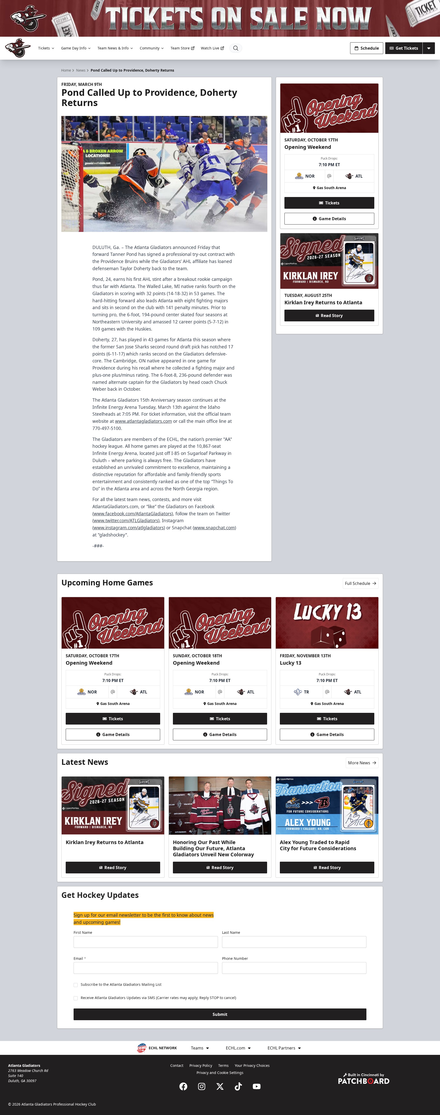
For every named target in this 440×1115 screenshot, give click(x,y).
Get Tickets (407, 48)
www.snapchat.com (214, 527)
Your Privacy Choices (252, 1065)
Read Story (332, 315)
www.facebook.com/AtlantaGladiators (133, 513)
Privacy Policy (200, 1065)
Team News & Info (113, 48)
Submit (220, 1014)
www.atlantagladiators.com (143, 421)
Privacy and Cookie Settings (220, 1072)
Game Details (332, 218)
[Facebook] (183, 1086)
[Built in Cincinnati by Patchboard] (363, 1078)
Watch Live (210, 48)
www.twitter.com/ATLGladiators (126, 520)
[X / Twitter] (220, 1086)
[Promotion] (220, 18)
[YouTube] (257, 1086)
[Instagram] (202, 1086)
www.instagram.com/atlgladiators (129, 527)
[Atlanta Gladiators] (18, 48)
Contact (176, 1065)
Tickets (44, 48)
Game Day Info (73, 48)
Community (149, 48)
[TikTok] (238, 1086)
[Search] (235, 48)
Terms (223, 1065)
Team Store (180, 48)
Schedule (370, 48)
